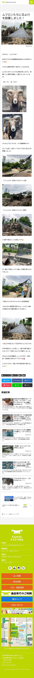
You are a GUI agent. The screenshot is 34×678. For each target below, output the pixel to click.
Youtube (14, 568)
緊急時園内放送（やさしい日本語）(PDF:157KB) (13, 659)
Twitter (23, 568)
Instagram (18, 568)
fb (10, 568)
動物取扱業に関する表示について (13, 655)
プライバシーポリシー (9, 665)
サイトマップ (7, 662)
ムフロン (15, 375)
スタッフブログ (7, 375)
